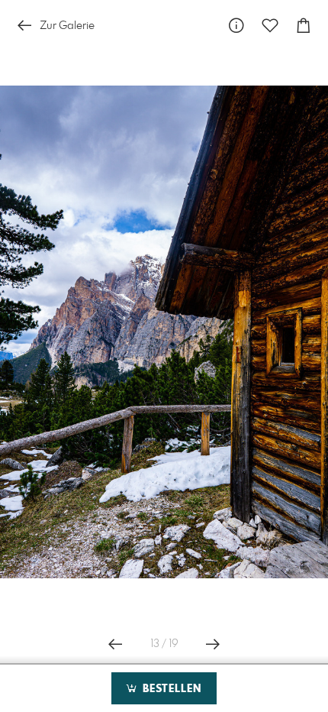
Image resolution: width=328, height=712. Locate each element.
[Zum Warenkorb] (303, 25)
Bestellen (170, 689)
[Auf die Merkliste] (270, 25)
